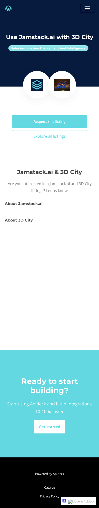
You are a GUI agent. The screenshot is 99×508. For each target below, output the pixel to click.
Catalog (49, 487)
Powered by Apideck (49, 474)
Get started (49, 426)
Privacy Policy (49, 496)
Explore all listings (49, 136)
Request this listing (49, 121)
